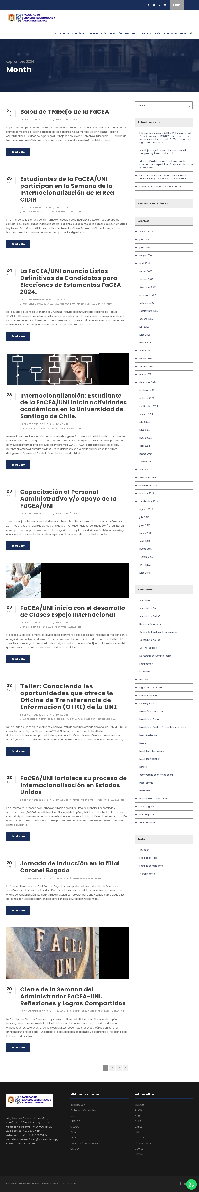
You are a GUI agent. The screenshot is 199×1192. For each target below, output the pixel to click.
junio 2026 (144, 247)
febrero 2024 (146, 461)
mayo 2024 (145, 437)
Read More (18, 152)
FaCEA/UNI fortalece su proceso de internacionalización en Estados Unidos (73, 785)
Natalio (107, 303)
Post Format (146, 782)
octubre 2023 (146, 493)
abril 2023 (144, 541)
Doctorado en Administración (155, 655)
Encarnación (55, 303)
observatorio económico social (156, 774)
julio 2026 (144, 239)
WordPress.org (147, 873)
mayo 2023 (145, 533)
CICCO (74, 1148)
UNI (137, 1132)
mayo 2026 (145, 255)
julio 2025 (144, 326)
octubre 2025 (146, 303)
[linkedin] (154, 4)
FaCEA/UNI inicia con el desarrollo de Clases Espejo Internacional (72, 611)
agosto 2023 (146, 509)
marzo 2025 (145, 358)
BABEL (138, 1127)
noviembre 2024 (148, 390)
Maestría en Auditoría (151, 711)
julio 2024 (144, 422)
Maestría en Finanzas (150, 719)
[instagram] (165, 4)
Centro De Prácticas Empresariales (158, 632)
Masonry (144, 743)
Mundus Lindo (143, 1143)
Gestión (70, 303)
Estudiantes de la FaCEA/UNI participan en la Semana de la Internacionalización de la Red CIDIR (67, 189)
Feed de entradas (149, 857)
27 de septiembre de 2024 (35, 119)
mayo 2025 (145, 342)
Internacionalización (66, 211)
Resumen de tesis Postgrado (154, 798)
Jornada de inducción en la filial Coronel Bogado (70, 866)
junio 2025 (144, 334)
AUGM (138, 1110)
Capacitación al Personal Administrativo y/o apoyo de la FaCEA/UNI (68, 499)
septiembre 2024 (148, 406)
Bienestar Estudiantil (87, 878)
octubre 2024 (146, 398)
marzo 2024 (146, 453)
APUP (138, 1116)
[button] (191, 34)
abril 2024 (144, 445)
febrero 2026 (146, 279)
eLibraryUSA (77, 1105)
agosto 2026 (146, 231)
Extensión (116, 33)
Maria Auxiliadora (89, 303)
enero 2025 (145, 374)
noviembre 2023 (148, 485)
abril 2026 (144, 263)
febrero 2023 (146, 556)
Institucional (61, 33)
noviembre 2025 (148, 295)
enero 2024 (145, 469)
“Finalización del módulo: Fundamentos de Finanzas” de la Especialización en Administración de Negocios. (166, 164)
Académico (79, 33)
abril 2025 (144, 350)
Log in (176, 4)
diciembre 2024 (148, 382)
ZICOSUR (140, 1105)
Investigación (98, 33)
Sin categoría (146, 806)
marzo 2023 (145, 549)
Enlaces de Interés (175, 33)
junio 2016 (144, 572)
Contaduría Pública (74, 719)
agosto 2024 (146, 414)
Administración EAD (149, 616)
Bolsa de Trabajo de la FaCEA (64, 112)
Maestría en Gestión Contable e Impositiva (162, 727)
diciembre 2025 (147, 287)
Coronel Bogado (34, 303)
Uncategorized (147, 814)
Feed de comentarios (151, 865)
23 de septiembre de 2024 (35, 424)
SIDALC (74, 1127)
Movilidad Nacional (149, 758)
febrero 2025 (146, 366)
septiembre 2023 (148, 501)
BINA (73, 1132)
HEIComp (140, 1154)
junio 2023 (144, 525)
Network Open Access (84, 1143)
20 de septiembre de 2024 (36, 878)
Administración (151, 33)
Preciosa (140, 1137)
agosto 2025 (146, 318)
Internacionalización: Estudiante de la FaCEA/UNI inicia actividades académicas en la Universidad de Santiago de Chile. (73, 406)
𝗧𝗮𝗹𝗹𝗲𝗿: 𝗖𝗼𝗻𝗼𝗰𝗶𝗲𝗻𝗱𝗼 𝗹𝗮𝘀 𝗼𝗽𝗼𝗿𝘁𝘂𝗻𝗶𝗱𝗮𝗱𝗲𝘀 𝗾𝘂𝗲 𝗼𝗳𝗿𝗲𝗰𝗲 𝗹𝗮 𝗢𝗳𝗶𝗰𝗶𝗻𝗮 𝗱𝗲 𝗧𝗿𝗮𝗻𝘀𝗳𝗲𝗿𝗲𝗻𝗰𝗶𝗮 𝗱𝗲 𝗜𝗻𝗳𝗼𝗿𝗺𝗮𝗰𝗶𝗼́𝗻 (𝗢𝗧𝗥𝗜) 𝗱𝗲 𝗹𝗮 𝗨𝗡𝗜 (68, 696)
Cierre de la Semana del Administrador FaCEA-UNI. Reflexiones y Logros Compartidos (73, 996)
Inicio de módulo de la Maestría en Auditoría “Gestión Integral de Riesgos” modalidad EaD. (163, 177)
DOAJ (73, 1137)
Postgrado (131, 33)
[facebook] (148, 4)
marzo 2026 (145, 271)
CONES (139, 1148)
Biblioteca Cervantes (83, 1110)
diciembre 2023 (147, 477)
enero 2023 (145, 564)
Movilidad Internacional (151, 751)
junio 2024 (145, 430)
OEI (72, 1116)
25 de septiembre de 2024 (36, 207)
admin (64, 119)
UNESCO (75, 1121)
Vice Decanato (147, 822)
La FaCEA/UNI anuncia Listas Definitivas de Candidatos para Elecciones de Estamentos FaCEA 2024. (70, 281)
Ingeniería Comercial (37, 211)
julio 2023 (144, 517)
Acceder (144, 849)
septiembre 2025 (148, 311)
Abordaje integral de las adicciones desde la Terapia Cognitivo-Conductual (163, 152)
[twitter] (159, 4)
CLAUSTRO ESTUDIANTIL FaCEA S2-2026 (160, 186)
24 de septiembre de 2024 (36, 299)
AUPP (138, 1121)
